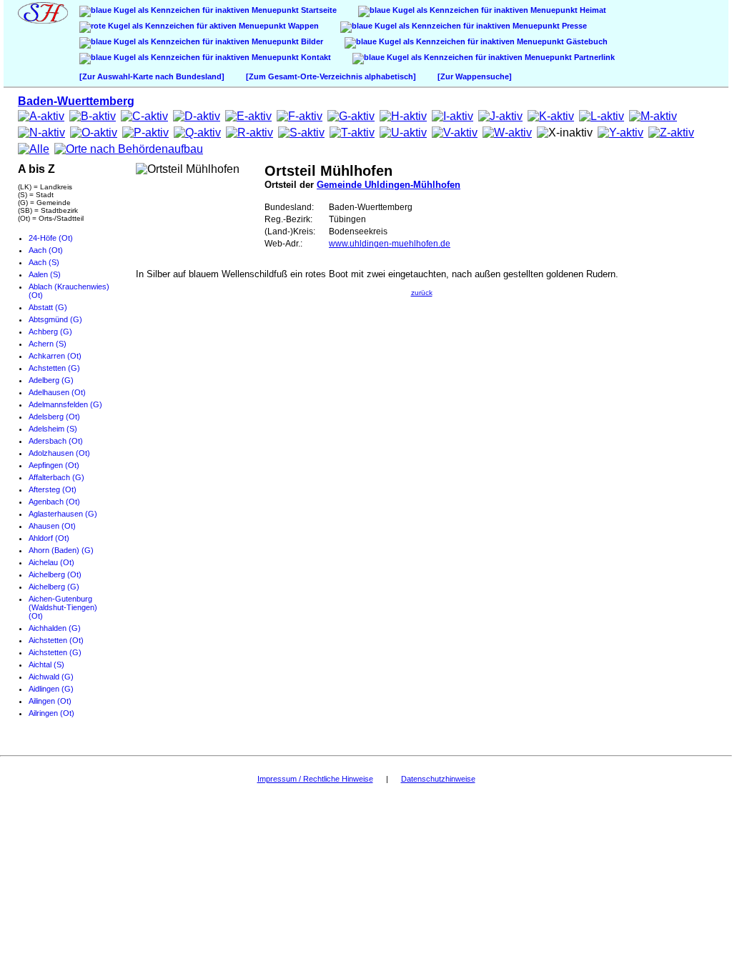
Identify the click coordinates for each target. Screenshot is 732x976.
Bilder (311, 41)
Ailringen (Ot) (51, 713)
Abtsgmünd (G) (55, 319)
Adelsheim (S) (53, 428)
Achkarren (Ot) (55, 356)
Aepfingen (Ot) (54, 465)
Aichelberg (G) (54, 586)
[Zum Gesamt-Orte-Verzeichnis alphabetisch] (331, 76)
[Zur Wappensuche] (474, 76)
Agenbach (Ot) (54, 501)
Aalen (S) (45, 274)
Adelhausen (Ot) (57, 392)
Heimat (592, 10)
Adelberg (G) (51, 380)
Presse (573, 25)
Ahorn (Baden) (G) (61, 550)
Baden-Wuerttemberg (76, 101)
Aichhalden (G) (55, 628)
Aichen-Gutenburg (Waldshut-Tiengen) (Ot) (63, 607)
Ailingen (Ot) (50, 701)
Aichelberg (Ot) (55, 574)
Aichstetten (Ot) (56, 640)
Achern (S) (47, 343)
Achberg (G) (50, 331)
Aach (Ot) (46, 250)
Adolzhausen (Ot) (59, 453)
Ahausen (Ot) (52, 526)
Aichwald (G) (51, 676)
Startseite (318, 10)
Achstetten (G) (54, 368)
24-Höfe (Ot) (51, 238)
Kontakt (315, 57)
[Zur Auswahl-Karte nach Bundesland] (151, 76)
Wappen (302, 25)
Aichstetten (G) (55, 652)
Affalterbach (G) (56, 477)
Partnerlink (593, 57)
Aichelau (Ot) (51, 562)
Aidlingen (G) (51, 688)
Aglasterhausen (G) (63, 513)
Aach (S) (44, 262)
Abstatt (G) (48, 307)
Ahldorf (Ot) (49, 538)
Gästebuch (586, 41)
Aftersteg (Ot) (52, 489)
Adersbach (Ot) (56, 441)
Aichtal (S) (46, 664)
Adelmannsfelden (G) (65, 404)
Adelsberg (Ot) (54, 416)
